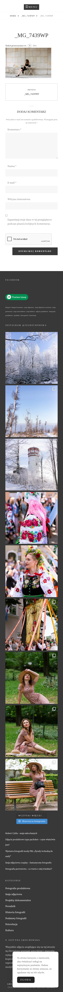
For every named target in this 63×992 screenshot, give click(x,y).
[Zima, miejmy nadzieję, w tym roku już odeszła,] (31, 411)
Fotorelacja (11, 924)
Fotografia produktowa (17, 888)
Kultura (9, 930)
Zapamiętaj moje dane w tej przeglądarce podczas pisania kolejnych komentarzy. (29, 221)
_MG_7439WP (28, 16)
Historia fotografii (15, 912)
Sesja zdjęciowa (13, 894)
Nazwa (11, 166)
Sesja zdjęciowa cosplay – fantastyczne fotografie (28, 862)
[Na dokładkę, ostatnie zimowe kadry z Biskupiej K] (31, 358)
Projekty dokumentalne (18, 900)
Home (13, 16)
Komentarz (14, 129)
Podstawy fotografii (15, 918)
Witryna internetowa (18, 199)
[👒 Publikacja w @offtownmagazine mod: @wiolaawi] (31, 678)
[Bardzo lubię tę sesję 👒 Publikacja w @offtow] (31, 784)
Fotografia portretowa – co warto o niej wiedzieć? (28, 869)
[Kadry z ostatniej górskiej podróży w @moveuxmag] (31, 464)
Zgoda (25, 980)
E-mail (11, 182)
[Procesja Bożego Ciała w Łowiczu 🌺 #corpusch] (31, 518)
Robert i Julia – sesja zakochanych (21, 833)
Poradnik (10, 906)
